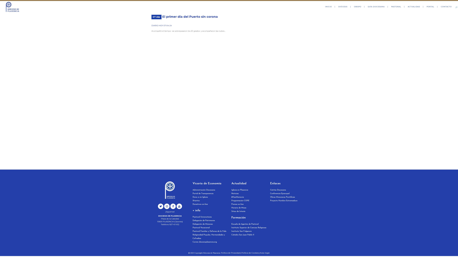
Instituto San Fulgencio (241, 231)
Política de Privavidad (230, 253)
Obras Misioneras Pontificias (282, 197)
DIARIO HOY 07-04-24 (161, 25)
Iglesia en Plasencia (239, 190)
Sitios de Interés (238, 211)
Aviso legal (264, 253)
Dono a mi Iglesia (200, 197)
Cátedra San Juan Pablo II (242, 235)
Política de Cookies (250, 253)
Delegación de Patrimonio (204, 221)
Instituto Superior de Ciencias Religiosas (248, 228)
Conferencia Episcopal (279, 194)
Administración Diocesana (204, 190)
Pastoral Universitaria (202, 217)
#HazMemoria (237, 197)
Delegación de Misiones (203, 224)
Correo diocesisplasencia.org (205, 242)
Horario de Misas (238, 208)
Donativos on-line (200, 204)
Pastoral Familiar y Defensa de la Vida (209, 231)
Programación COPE (240, 201)
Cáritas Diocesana (278, 190)
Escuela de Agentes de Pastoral (245, 224)
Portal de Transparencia (203, 194)
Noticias (235, 194)
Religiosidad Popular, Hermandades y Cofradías (209, 236)
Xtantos (196, 201)
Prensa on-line (237, 204)
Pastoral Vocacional (201, 228)
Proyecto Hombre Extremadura (283, 201)
